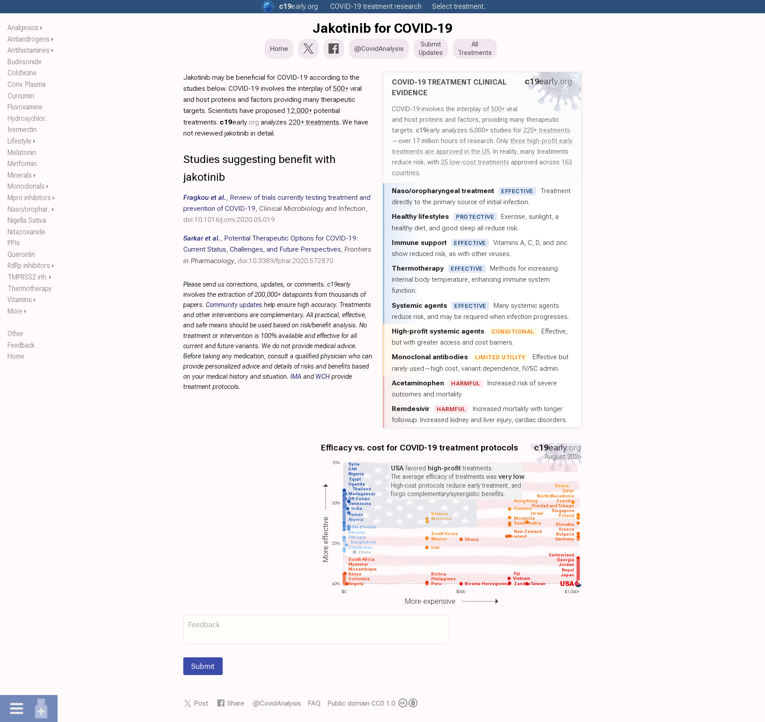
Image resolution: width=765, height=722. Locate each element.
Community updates (234, 305)
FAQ (314, 703)
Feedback (21, 345)
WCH (323, 376)
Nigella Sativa (27, 220)
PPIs (14, 243)
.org (298, 6)
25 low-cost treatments (475, 162)
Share (235, 703)
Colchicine (22, 73)
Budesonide (25, 62)
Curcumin (21, 96)
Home (16, 356)
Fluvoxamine (25, 107)
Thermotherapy (30, 288)
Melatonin (22, 152)
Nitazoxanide (26, 232)
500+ (498, 109)
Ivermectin (22, 129)
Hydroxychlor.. (27, 118)
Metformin (22, 163)
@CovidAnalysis (277, 703)
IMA (295, 376)
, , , (277, 208)
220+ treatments (546, 130)
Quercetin (21, 254)
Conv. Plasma (27, 84)
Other (15, 334)
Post (201, 703)
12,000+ (299, 110)
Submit (203, 666)
